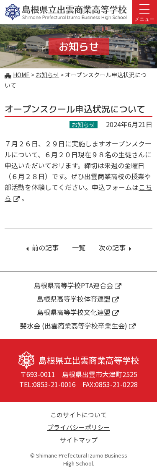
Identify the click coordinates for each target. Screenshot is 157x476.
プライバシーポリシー (78, 427)
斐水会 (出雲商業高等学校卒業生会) (73, 325)
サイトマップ (79, 439)
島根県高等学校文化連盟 (74, 312)
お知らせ (47, 74)
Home (21, 74)
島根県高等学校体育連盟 (74, 299)
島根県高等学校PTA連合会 (73, 285)
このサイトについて (78, 414)
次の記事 (115, 247)
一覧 (78, 247)
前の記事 (45, 247)
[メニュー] (144, 8)
